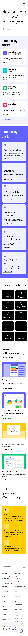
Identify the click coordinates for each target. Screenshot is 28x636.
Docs (3, 601)
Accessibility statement (8, 632)
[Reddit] (3, 629)
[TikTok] (22, 629)
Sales (16, 591)
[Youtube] (13, 629)
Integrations (5, 591)
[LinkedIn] (6, 629)
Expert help (8, 546)
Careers (4, 614)
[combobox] (14, 29)
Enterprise (17, 607)
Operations (17, 596)
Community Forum (11, 530)
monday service (8, 583)
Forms (3, 606)
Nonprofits (17, 612)
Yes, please (20, 627)
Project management (20, 586)
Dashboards (5, 589)
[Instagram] (19, 629)
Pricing (16, 615)
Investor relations (6, 617)
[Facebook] (10, 629)
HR (15, 601)
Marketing (17, 589)
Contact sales (18, 618)
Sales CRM (6, 578)
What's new (17, 578)
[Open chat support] (21, 631)
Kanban (4, 599)
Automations (5, 594)
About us (4, 612)
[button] (24, 2)
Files (3, 604)
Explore (5, 62)
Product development (20, 594)
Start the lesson (7, 388)
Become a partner (6, 619)
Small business (18, 609)
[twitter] (16, 629)
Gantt (3, 596)
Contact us (18, 621)
